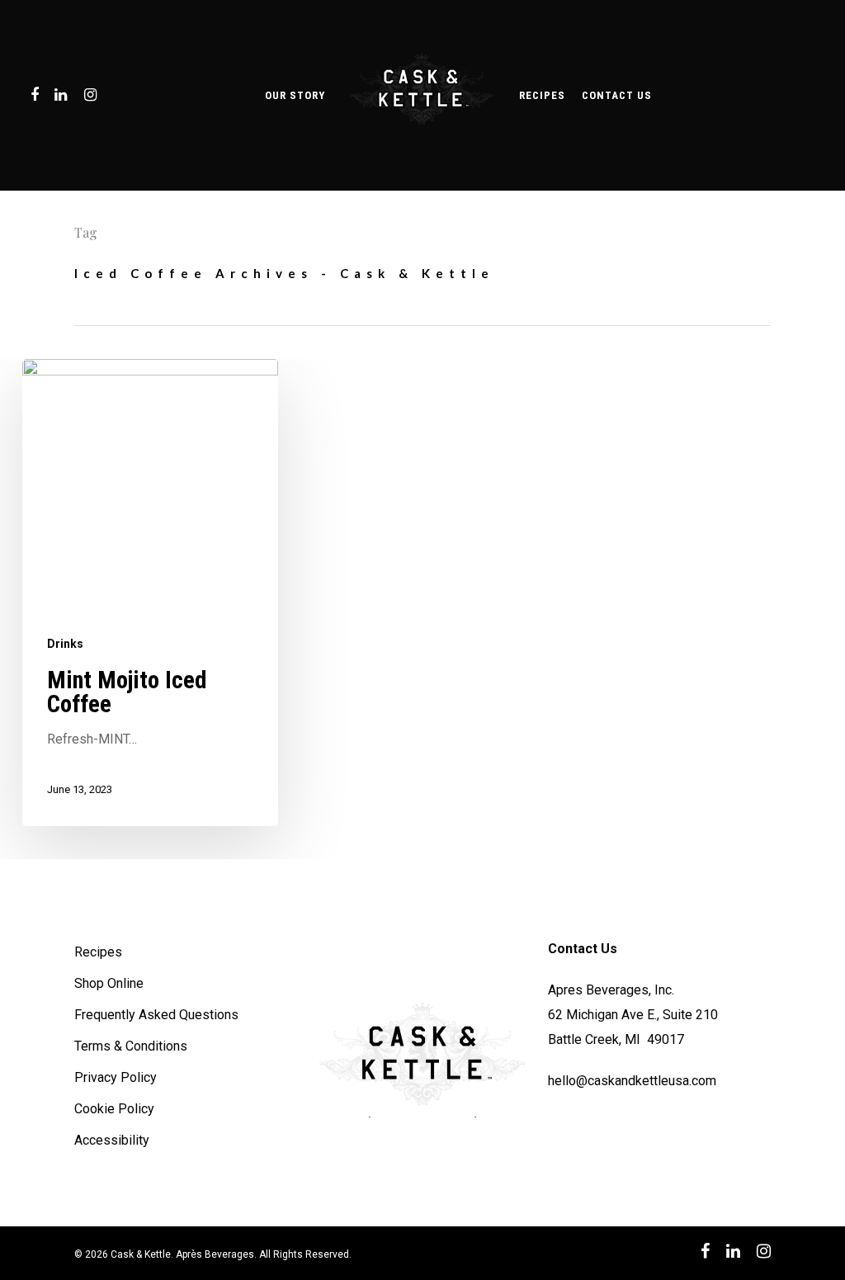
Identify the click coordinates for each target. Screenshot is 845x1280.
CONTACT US (617, 95)
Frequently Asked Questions (156, 1015)
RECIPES (542, 95)
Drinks (65, 643)
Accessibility (111, 1140)
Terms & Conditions (130, 1046)
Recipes (98, 952)
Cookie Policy (114, 1109)
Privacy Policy (115, 1077)
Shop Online (109, 983)
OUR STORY (295, 95)
